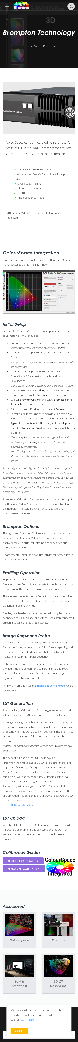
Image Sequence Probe (51, 685)
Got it (19, 1030)
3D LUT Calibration (24, 861)
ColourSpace (19, 940)
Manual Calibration (25, 868)
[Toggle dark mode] (71, 6)
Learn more (27, 1019)
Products (58, 940)
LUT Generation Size (21, 805)
